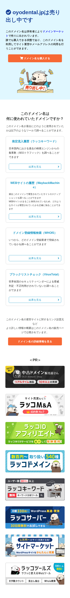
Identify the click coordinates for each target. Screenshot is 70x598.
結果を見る (35, 166)
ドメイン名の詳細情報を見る (35, 341)
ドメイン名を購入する (37, 58)
